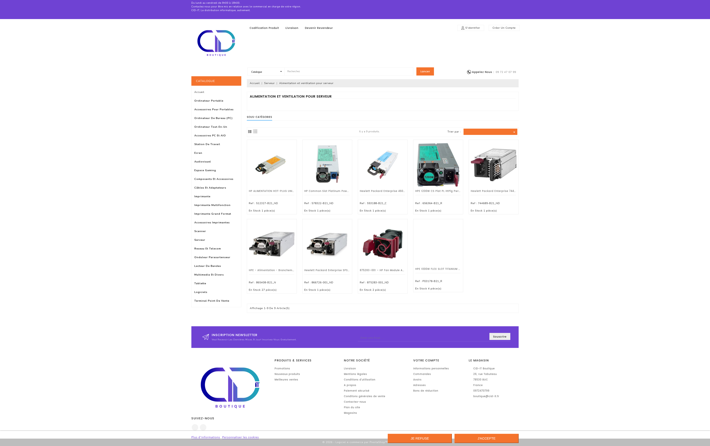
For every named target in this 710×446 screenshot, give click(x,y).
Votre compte (426, 360)
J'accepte (487, 438)
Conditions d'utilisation (359, 380)
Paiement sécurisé (356, 391)
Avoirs (417, 380)
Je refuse (420, 438)
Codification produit (264, 28)
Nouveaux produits (287, 374)
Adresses (419, 385)
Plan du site (352, 408)
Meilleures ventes (286, 380)
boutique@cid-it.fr (486, 396)
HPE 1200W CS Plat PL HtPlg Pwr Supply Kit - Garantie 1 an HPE (458, 191)
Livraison (291, 28)
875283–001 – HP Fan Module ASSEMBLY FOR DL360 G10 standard (404, 270)
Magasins (350, 413)
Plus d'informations (205, 437)
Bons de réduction (425, 391)
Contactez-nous (355, 402)
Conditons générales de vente (364, 396)
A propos (350, 385)
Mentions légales (355, 374)
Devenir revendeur (319, 28)
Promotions (282, 369)
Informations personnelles (431, 369)
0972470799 (481, 391)
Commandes (422, 374)
